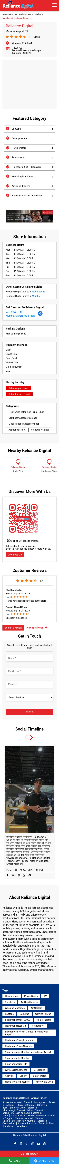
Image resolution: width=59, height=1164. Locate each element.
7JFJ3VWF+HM (14, 312)
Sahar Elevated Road (19, 394)
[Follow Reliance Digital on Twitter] (27, 1144)
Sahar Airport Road (18, 388)
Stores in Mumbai (37, 1115)
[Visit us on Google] (21, 1144)
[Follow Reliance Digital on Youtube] (38, 1144)
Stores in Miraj (17, 1115)
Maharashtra (25, 14)
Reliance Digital (18, 467)
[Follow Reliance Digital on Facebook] (15, 1144)
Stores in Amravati (12, 1102)
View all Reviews (34, 627)
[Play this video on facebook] (29, 790)
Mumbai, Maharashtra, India (20, 315)
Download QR (15, 554)
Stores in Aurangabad (35, 1102)
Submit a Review (13, 627)
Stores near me (9, 14)
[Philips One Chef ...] (29, 789)
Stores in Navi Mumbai (23, 1121)
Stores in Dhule (17, 1107)
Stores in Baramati (26, 1105)
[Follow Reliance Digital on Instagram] (32, 1144)
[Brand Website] (44, 1144)
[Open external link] (29, 1156)
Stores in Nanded (24, 1118)
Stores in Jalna (25, 1110)
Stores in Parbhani (27, 1123)
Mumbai (37, 14)
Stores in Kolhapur (20, 1113)
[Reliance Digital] (18, 5)
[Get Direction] (40, 315)
